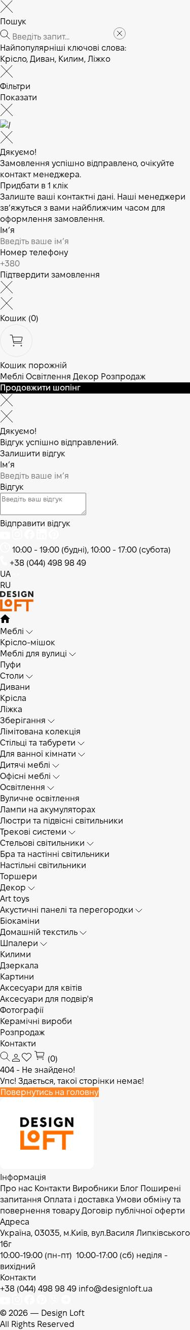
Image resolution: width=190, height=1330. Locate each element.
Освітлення (48, 376)
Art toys (14, 898)
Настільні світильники (43, 865)
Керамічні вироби (36, 1021)
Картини (17, 976)
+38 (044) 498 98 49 (48, 563)
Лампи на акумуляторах (47, 809)
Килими (15, 954)
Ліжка (11, 709)
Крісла (13, 698)
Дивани (15, 687)
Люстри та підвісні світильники (61, 820)
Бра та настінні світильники (54, 854)
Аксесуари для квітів (41, 988)
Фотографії (22, 1010)
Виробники (95, 1188)
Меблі (12, 376)
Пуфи (10, 664)
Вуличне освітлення (40, 798)
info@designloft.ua (116, 1288)
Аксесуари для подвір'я (46, 999)
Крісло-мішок (27, 642)
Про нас (16, 1188)
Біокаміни (20, 921)
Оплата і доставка (79, 1199)
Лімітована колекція (40, 731)
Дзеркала (19, 965)
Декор (86, 376)
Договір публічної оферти (133, 1210)
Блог (129, 1188)
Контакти (18, 1043)
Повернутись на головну (49, 1092)
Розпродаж (123, 376)
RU (5, 585)
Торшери (18, 876)
